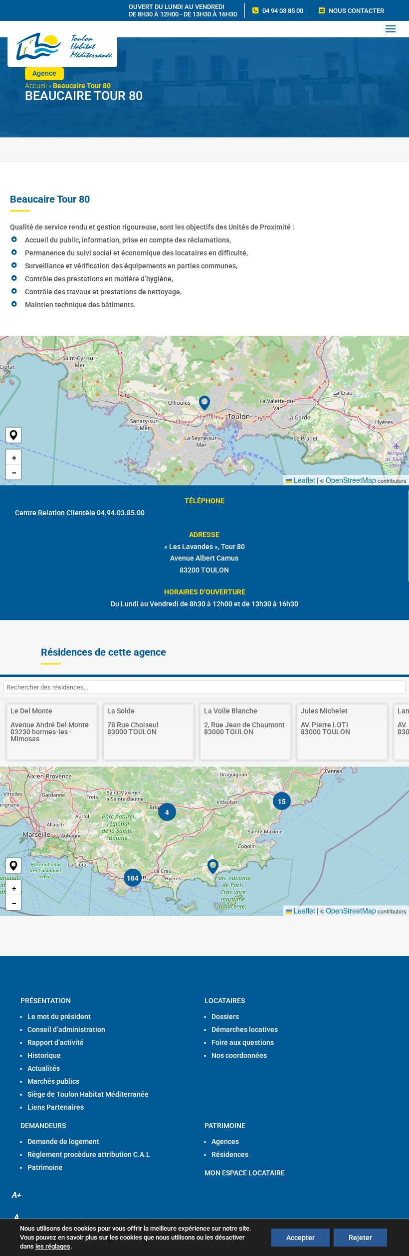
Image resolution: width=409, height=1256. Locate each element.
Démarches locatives (244, 1029)
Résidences (229, 1154)
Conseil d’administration (66, 1029)
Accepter (300, 1238)
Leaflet (303, 480)
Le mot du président (59, 1017)
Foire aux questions (242, 1042)
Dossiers (225, 1017)
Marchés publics (53, 1081)
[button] (13, 435)
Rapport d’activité (55, 1042)
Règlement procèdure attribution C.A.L (88, 1154)
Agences (225, 1141)
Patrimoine (45, 1167)
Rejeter (360, 1238)
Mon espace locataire (244, 1173)
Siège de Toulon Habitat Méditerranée (88, 1094)
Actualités (43, 1068)
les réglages (52, 1246)
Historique (44, 1055)
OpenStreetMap (351, 480)
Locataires (224, 1001)
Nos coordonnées (239, 1055)
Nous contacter (356, 10)
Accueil (36, 86)
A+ (16, 1195)
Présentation (45, 1001)
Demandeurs (43, 1126)
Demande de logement (63, 1141)
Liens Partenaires (55, 1107)
